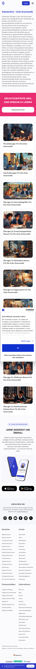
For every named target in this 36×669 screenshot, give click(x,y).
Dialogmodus (22, 561)
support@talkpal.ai (22, 511)
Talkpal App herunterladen (19, 424)
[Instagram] (5, 518)
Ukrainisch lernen (7, 549)
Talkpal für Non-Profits (8, 598)
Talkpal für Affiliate (7, 610)
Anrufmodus (22, 552)
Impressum (22, 640)
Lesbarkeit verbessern (25, 573)
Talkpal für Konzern (7, 595)
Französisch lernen (7, 540)
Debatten (21, 546)
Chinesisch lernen (7, 564)
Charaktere (22, 543)
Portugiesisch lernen (8, 576)
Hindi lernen (5, 567)
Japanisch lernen (7, 570)
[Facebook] (20, 518)
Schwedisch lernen (7, 555)
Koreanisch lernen (7, 573)
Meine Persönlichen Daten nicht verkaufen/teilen (24, 634)
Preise (20, 598)
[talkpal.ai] (3, 3)
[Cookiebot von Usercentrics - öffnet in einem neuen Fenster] (26, 310)
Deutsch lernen (6, 546)
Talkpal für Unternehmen (9, 592)
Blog (20, 592)
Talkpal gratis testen (18, 110)
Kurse (20, 537)
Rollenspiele (22, 540)
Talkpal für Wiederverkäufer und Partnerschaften (8, 604)
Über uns (21, 589)
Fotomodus (22, 549)
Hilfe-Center (22, 604)
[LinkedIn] (26, 518)
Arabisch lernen (6, 561)
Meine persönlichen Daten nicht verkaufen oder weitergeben (18, 356)
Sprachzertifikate (24, 564)
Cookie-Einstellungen (25, 610)
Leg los (26, 3)
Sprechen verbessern (25, 570)
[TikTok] (10, 518)
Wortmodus (22, 558)
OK (18, 348)
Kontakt (21, 601)
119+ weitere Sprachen (8, 579)
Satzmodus (22, 555)
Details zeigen (25, 341)
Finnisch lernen (6, 558)
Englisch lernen (6, 534)
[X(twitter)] (31, 518)
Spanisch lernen (6, 537)
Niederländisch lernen (8, 552)
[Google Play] (26, 488)
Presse (21, 595)
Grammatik (22, 534)
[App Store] (9, 488)
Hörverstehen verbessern (26, 567)
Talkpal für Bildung (7, 589)
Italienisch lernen (7, 543)
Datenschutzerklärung (25, 607)
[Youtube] (15, 518)
